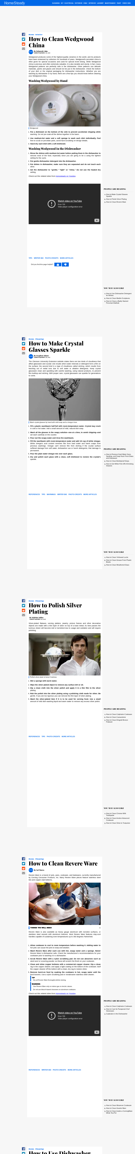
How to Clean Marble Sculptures (118, 298)
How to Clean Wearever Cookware (119, 1105)
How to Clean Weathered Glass (117, 565)
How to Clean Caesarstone (116, 717)
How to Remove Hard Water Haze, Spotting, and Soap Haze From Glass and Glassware (119, 456)
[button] (23, 36)
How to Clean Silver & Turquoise (118, 823)
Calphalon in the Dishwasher (116, 1014)
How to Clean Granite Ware (116, 1108)
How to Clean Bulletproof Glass (117, 461)
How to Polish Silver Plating (116, 199)
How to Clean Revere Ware (116, 202)
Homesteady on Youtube (66, 176)
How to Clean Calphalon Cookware (119, 714)
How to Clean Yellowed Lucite (117, 557)
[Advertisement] (65, 241)
